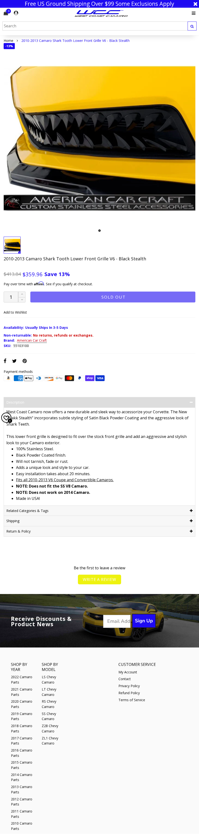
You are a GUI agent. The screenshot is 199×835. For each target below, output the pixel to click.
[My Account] (16, 13)
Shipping (12, 521)
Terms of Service (131, 700)
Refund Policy (129, 693)
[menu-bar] (192, 13)
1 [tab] (99, 230)
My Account (127, 672)
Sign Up (144, 620)
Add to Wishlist (15, 312)
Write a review (99, 579)
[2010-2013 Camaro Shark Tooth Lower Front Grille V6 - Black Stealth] (99, 138)
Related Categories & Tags (27, 510)
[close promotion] (195, 4)
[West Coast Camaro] (101, 13)
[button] (21, 300)
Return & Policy (18, 531)
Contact (124, 679)
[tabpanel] (99, 138)
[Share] (5, 361)
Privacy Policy (129, 686)
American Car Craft (32, 341)
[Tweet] (14, 361)
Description (15, 402)
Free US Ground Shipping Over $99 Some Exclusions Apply (99, 4)
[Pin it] (25, 361)
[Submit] (192, 26)
